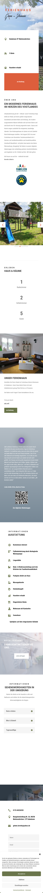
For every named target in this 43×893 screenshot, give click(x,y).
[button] (40, 854)
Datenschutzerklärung (18, 890)
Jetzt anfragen (20, 656)
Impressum (28, 890)
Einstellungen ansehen (21, 885)
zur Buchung (20, 82)
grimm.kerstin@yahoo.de (21, 826)
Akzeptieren (21, 874)
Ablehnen (21, 880)
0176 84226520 (18, 810)
